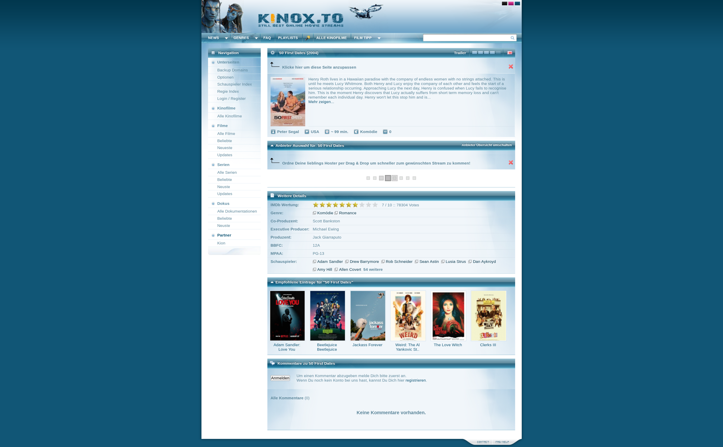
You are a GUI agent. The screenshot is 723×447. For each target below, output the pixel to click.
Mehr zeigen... (321, 102)
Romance (347, 213)
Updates (224, 155)
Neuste (223, 186)
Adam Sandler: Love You (287, 347)
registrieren (416, 380)
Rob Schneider (399, 261)
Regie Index (228, 91)
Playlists (288, 38)
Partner (224, 235)
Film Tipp (363, 38)
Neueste (224, 147)
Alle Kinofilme (331, 38)
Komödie (325, 213)
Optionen (225, 77)
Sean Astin (429, 261)
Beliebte (224, 141)
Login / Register (231, 98)
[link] (361, 16)
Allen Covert (350, 269)
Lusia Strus (456, 261)
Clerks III (488, 345)
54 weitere (373, 269)
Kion (221, 243)
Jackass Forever (367, 345)
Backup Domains (232, 70)
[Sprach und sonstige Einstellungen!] (308, 38)
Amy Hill (324, 269)
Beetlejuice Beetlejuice (327, 347)
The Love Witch (448, 345)
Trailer (460, 53)
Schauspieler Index (234, 84)
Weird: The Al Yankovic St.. (407, 347)
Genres (241, 38)
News (213, 38)
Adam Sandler (330, 261)
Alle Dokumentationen (237, 211)
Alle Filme (226, 133)
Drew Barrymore (364, 261)
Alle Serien (227, 172)
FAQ (267, 38)
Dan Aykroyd (484, 261)
